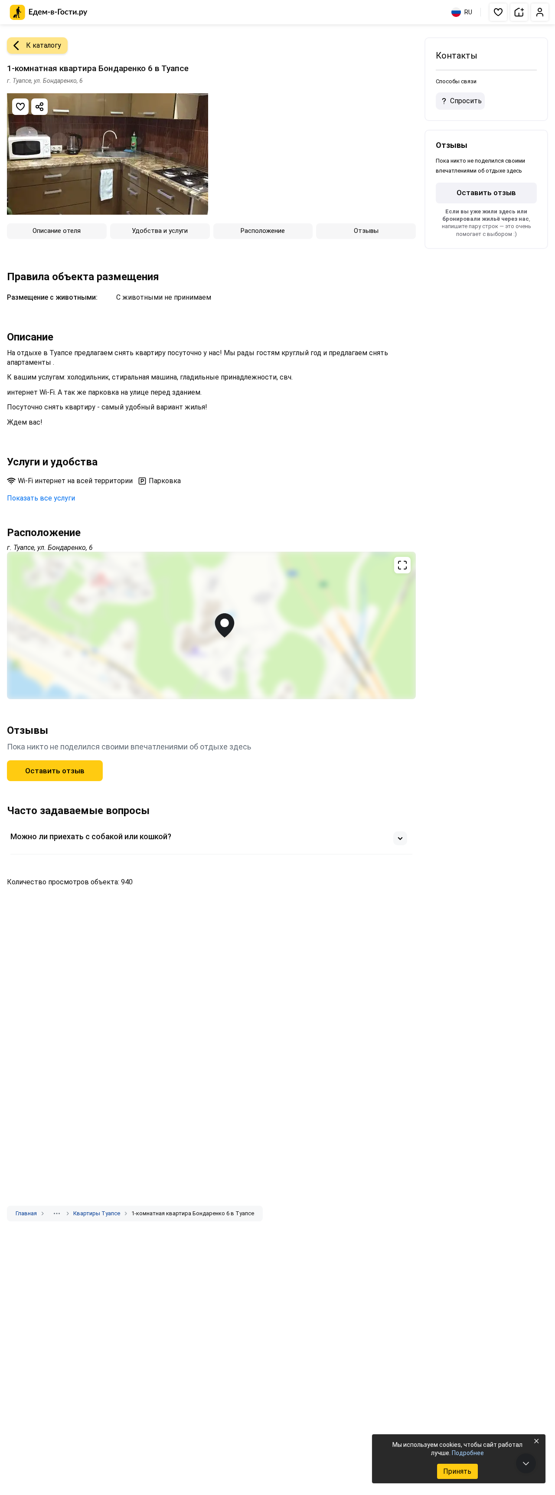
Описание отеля (57, 231)
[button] (498, 12)
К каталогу (43, 45)
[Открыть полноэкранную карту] (211, 625)
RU (468, 12)
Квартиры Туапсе (96, 1213)
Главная (26, 1213)
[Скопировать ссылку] (39, 106)
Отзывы (366, 231)
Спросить (466, 101)
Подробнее (468, 1452)
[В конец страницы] (526, 1463)
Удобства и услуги (160, 231)
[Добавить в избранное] (20, 106)
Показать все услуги (41, 498)
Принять (457, 1471)
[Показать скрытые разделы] (57, 1213)
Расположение (263, 231)
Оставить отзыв (55, 770)
